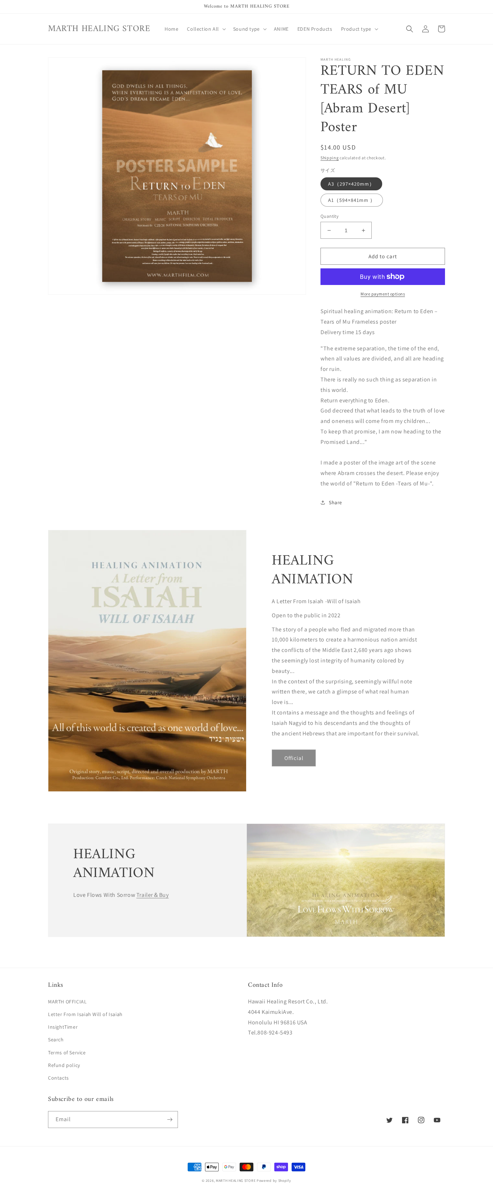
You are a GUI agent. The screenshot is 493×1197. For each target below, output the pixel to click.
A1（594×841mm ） (351, 200)
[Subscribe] (170, 1119)
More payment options (383, 294)
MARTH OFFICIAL (67, 1001)
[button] (205, 28)
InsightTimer (63, 1027)
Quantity (329, 216)
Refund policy (64, 1065)
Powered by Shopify (274, 1180)
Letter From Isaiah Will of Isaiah (85, 1014)
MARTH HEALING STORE (236, 1180)
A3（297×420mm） (351, 184)
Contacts (58, 1078)
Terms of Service (67, 1052)
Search (56, 1039)
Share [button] (335, 502)
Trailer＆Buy (152, 895)
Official (294, 758)
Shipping (329, 157)
